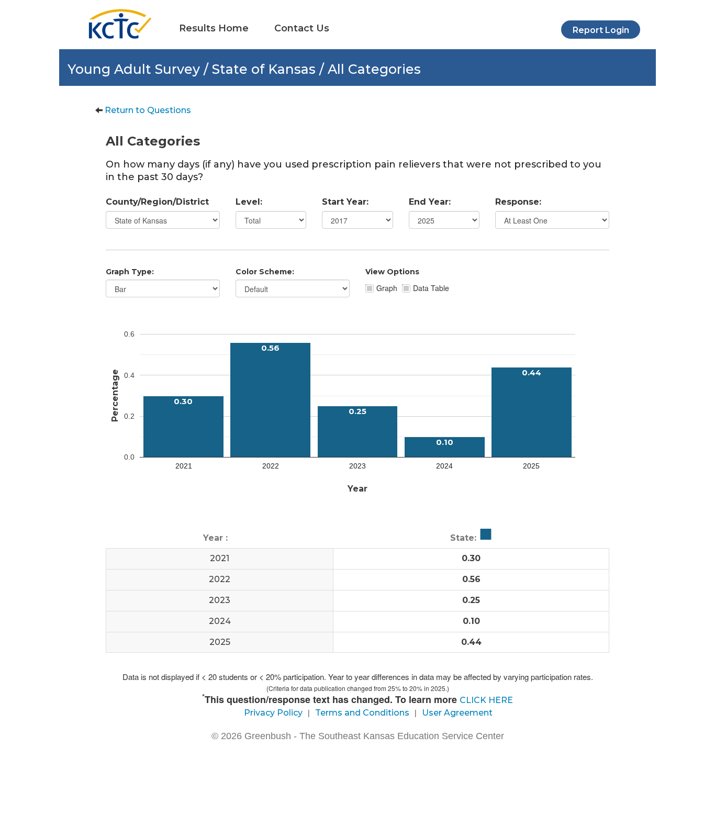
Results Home (214, 28)
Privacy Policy (273, 713)
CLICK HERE (486, 700)
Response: (518, 202)
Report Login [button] (601, 30)
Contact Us (301, 28)
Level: (249, 202)
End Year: (430, 202)
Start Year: (345, 202)
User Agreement (457, 713)
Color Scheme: (265, 271)
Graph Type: (130, 271)
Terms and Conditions (362, 713)
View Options (392, 271)
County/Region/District (157, 202)
